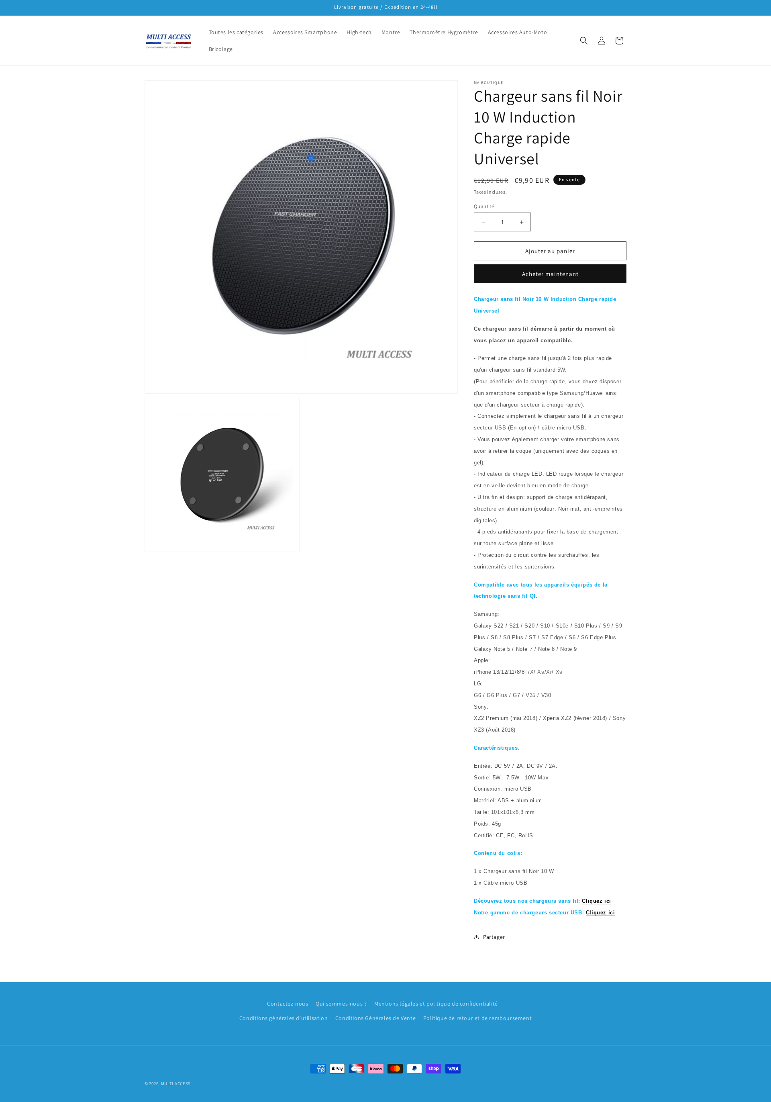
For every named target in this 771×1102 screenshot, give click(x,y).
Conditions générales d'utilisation (283, 1018)
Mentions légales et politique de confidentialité (436, 1003)
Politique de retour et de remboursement (477, 1018)
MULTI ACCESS (176, 1083)
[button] (584, 40)
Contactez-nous (287, 1003)
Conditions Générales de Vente (375, 1018)
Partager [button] (494, 936)
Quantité (484, 206)
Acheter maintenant (550, 274)
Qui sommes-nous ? (341, 1003)
